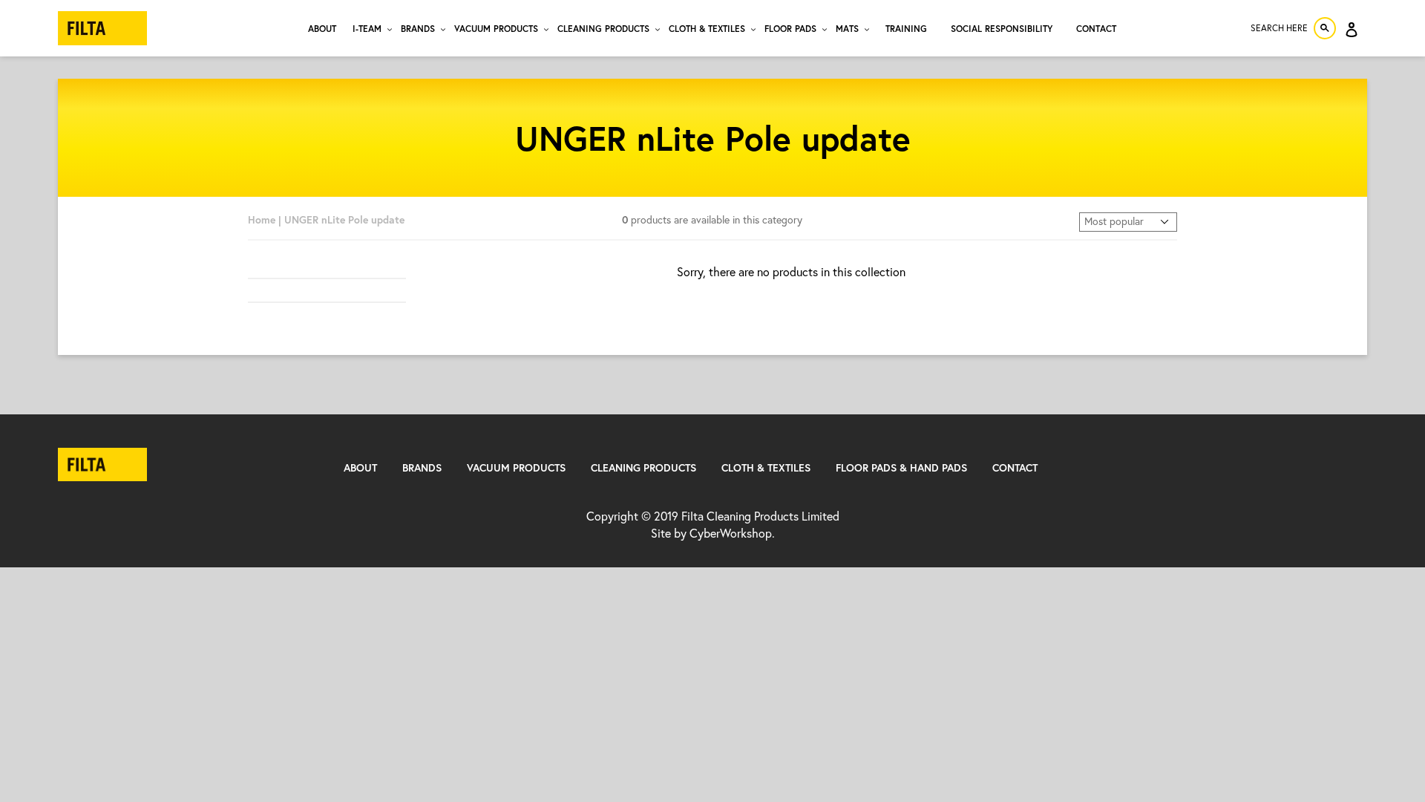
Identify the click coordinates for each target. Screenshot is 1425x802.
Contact (1015, 467)
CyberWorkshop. (732, 533)
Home (261, 219)
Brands (422, 467)
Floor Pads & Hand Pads (901, 467)
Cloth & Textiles (765, 467)
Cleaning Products (643, 467)
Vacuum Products (516, 467)
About (360, 467)
